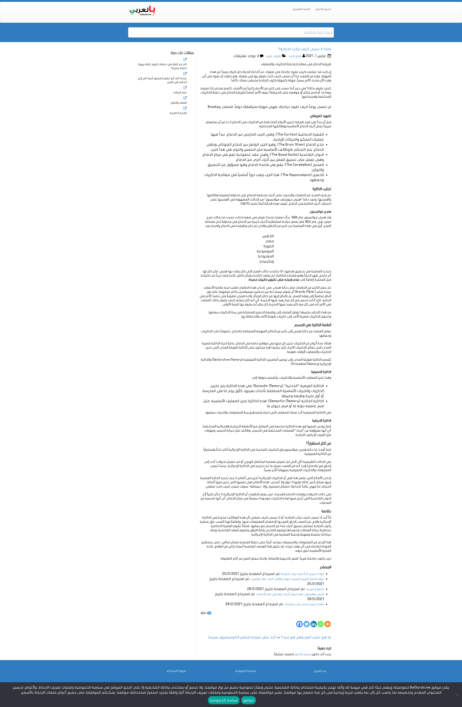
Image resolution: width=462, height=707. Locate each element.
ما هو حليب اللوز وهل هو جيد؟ (306, 637)
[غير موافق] (457, 695)
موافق (248, 700)
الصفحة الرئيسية (301, 9)
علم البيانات (180, 92)
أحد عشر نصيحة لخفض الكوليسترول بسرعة (242, 637)
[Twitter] (306, 624)
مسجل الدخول (303, 654)
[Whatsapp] (320, 624)
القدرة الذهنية (178, 113)
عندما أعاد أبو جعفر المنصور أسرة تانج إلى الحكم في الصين (162, 80)
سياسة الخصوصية (246, 670)
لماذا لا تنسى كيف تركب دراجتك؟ (304, 604)
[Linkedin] (313, 624)
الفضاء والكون (179, 102)
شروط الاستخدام (176, 670)
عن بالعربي (320, 670)
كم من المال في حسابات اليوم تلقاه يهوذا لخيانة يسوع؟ (162, 66)
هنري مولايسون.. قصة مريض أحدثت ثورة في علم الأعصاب (290, 594)
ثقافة (277, 56)
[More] (327, 624)
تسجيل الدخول (323, 9)
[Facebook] (299, 624)
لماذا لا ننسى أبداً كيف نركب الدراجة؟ (302, 574)
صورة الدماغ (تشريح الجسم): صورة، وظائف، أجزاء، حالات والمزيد (287, 579)
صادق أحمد (295, 56)
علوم (269, 56)
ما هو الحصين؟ (315, 589)
